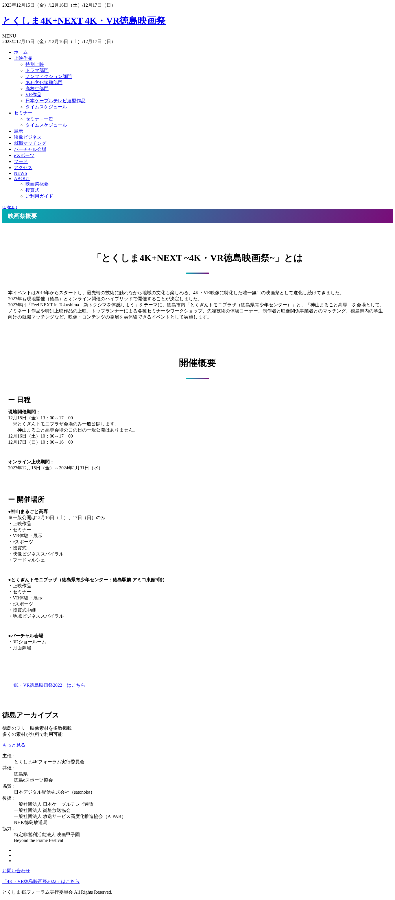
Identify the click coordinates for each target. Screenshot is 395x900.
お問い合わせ (16, 870)
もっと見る (13, 744)
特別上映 (34, 64)
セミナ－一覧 (39, 118)
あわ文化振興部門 (43, 82)
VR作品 (33, 94)
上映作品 (23, 58)
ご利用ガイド (39, 196)
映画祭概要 (37, 184)
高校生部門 (37, 88)
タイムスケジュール (46, 106)
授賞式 (32, 190)
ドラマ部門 (37, 70)
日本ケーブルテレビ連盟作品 (55, 100)
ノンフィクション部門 (48, 76)
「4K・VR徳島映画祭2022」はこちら (46, 685)
